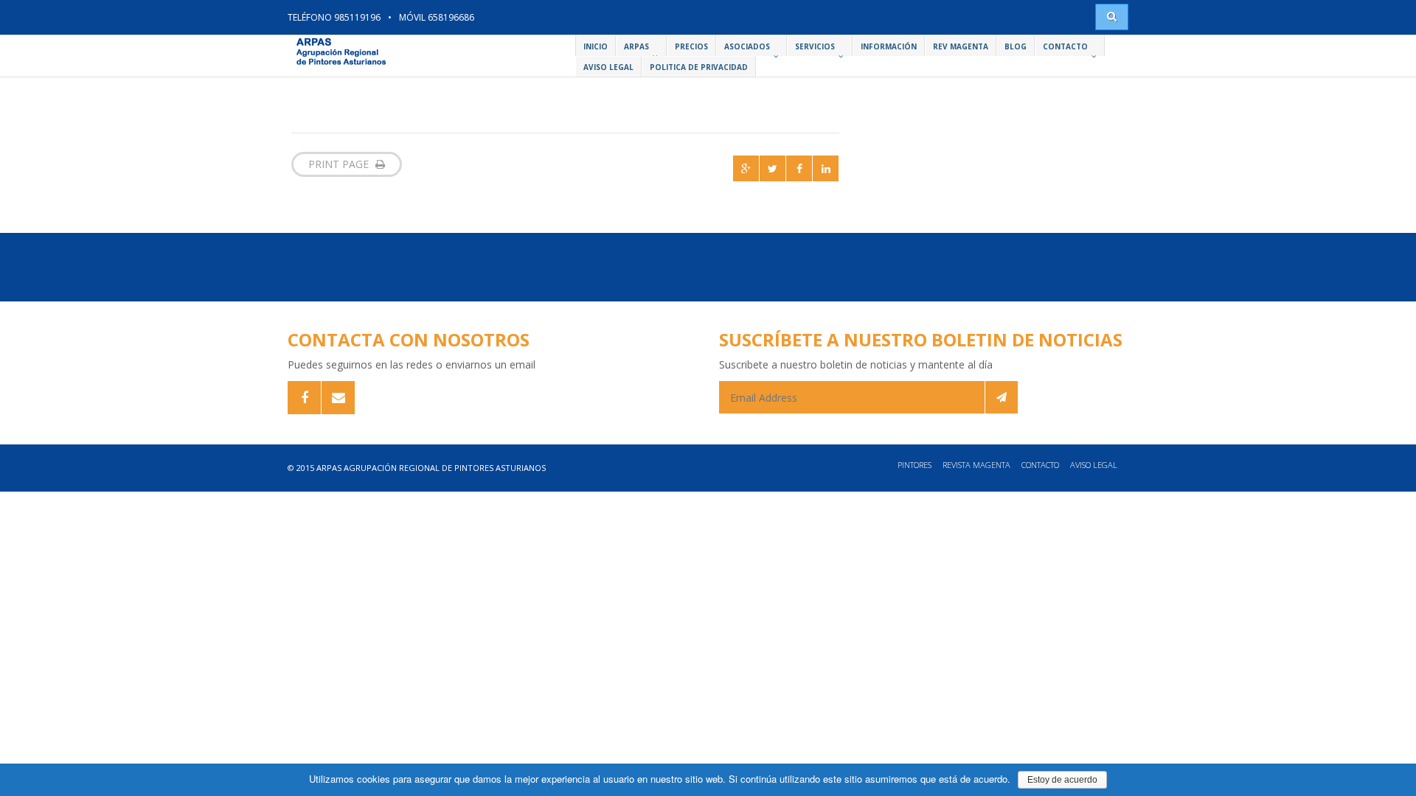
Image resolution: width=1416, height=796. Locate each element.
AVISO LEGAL (608, 67)
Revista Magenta (976, 464)
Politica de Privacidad (699, 67)
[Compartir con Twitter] (772, 168)
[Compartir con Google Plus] (746, 168)
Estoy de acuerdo (1062, 780)
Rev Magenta (960, 46)
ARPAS (636, 46)
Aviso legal (1093, 464)
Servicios (815, 46)
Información (889, 46)
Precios (691, 46)
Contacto (1065, 46)
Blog (1015, 46)
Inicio (595, 46)
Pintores (914, 464)
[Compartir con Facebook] (799, 168)
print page (340, 164)
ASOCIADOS (747, 46)
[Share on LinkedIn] (826, 168)
